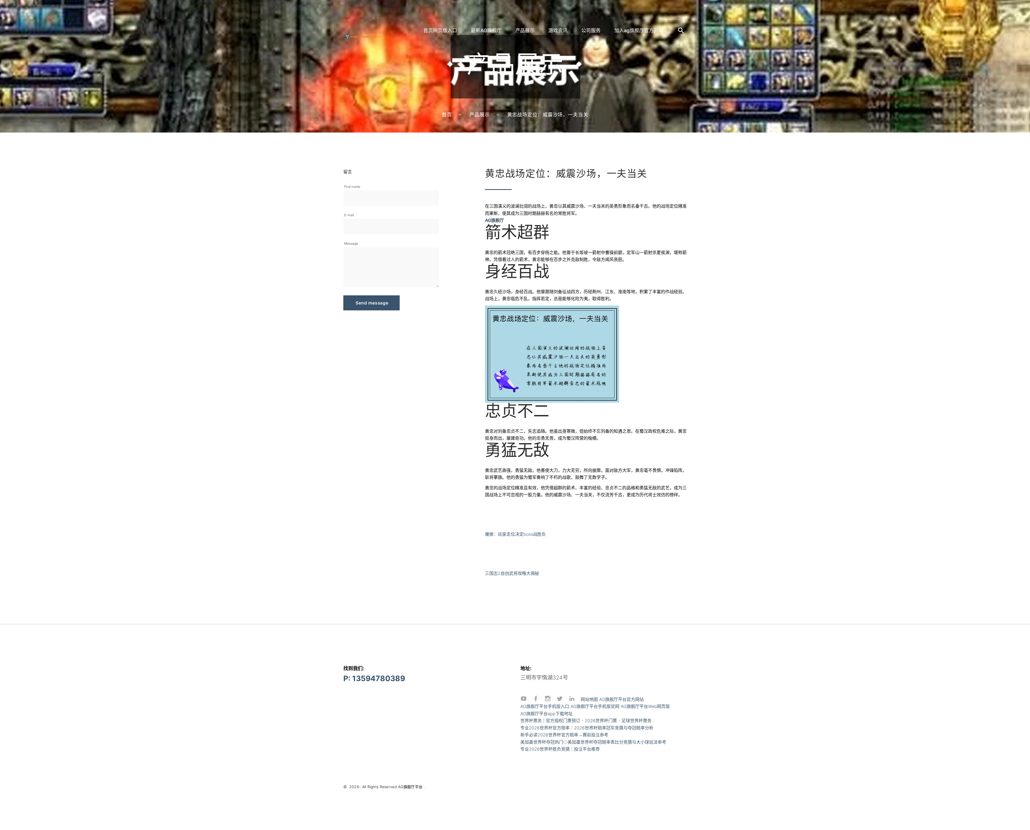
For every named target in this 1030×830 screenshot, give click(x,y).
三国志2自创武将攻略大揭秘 (512, 573)
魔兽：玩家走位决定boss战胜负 (515, 534)
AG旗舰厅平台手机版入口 (544, 706)
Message (351, 243)
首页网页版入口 (440, 30)
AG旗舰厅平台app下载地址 (546, 713)
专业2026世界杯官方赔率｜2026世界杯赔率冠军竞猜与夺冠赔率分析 (586, 727)
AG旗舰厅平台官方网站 (621, 699)
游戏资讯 (558, 30)
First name (352, 187)
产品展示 (525, 30)
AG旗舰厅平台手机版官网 (595, 706)
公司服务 (591, 30)
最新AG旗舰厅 (486, 30)
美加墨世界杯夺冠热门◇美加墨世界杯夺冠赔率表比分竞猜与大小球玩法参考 (593, 742)
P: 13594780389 (374, 678)
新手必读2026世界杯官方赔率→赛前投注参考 (564, 734)
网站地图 (589, 699)
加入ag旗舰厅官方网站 (638, 30)
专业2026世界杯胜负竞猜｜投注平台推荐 (560, 749)
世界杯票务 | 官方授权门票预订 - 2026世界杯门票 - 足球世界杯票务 (586, 720)
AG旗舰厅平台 (410, 786)
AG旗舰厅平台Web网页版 (645, 706)
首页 (447, 114)
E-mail (349, 215)
